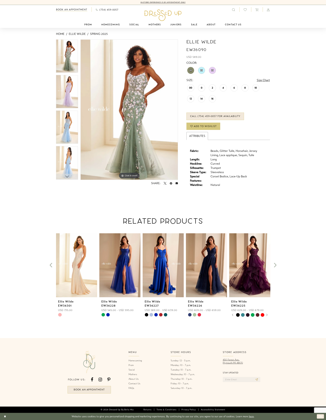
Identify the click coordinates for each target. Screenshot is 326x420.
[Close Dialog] (5, 416)
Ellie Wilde (77, 34)
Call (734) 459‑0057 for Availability (215, 116)
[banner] (163, 15)
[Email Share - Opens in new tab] (177, 183)
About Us (134, 378)
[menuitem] (72, 9)
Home (60, 34)
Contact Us (134, 383)
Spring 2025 (99, 34)
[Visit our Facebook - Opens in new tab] (92, 379)
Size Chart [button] (263, 80)
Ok (320, 416)
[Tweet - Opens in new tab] (165, 183)
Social (132, 369)
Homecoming (135, 360)
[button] (257, 9)
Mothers (133, 374)
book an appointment (89, 389)
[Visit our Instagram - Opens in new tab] (100, 379)
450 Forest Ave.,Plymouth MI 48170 (233, 361)
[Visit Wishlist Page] (245, 9)
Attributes (197, 136)
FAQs (131, 388)
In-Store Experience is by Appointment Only (162, 2)
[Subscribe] (256, 379)
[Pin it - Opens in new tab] (171, 183)
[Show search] (233, 9)
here (251, 416)
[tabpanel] (67, 57)
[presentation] (76, 265)
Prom (131, 365)
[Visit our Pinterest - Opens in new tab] (108, 379)
